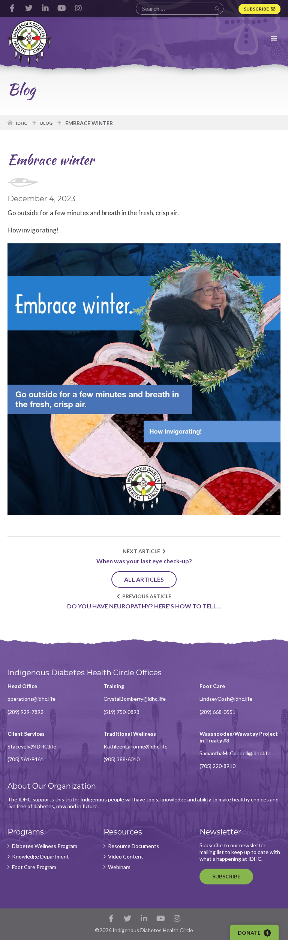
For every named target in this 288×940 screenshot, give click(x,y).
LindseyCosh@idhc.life (226, 699)
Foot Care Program (34, 867)
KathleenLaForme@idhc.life (136, 746)
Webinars (119, 867)
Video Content (125, 857)
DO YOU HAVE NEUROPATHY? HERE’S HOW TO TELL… (144, 606)
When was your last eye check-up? (144, 560)
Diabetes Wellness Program (44, 846)
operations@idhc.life (32, 699)
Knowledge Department (40, 857)
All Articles (144, 579)
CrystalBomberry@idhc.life (135, 699)
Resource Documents (133, 846)
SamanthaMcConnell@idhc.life (235, 753)
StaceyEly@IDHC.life (32, 746)
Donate (250, 932)
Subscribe (256, 9)
